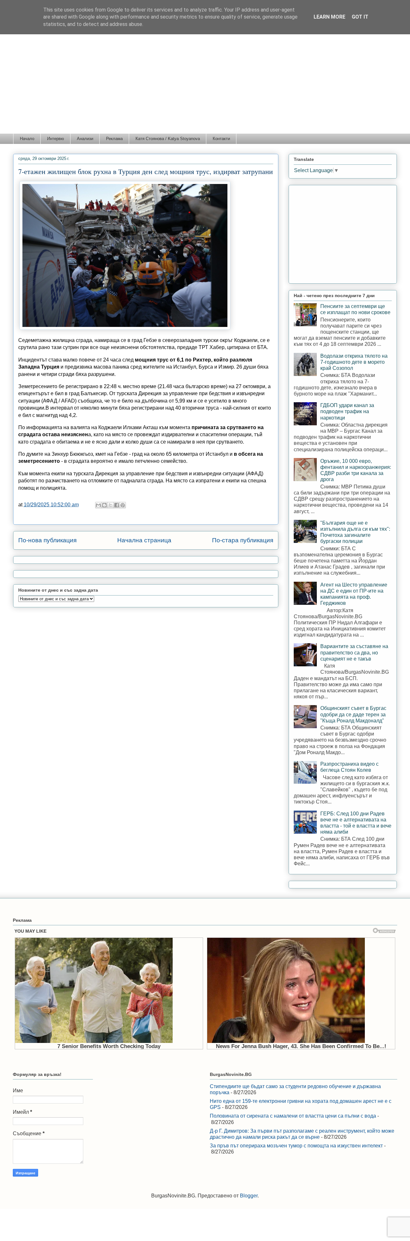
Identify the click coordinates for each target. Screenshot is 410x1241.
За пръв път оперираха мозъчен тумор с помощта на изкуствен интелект (296, 1145)
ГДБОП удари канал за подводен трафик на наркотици (347, 411)
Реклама (114, 138)
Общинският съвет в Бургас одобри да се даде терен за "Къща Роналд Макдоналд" (353, 714)
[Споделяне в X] (110, 505)
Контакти (221, 138)
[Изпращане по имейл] (98, 505)
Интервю (55, 138)
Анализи (85, 138)
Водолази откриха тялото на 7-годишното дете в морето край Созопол (354, 362)
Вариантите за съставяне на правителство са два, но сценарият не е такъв (354, 652)
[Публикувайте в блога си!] (104, 505)
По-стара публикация (242, 540)
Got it (360, 17)
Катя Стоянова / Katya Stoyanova (167, 138)
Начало (27, 138)
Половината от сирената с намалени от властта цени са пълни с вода (293, 1116)
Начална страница (144, 540)
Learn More (329, 17)
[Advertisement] (205, 85)
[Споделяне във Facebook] (116, 505)
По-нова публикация (47, 540)
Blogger (249, 1195)
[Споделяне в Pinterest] (122, 505)
